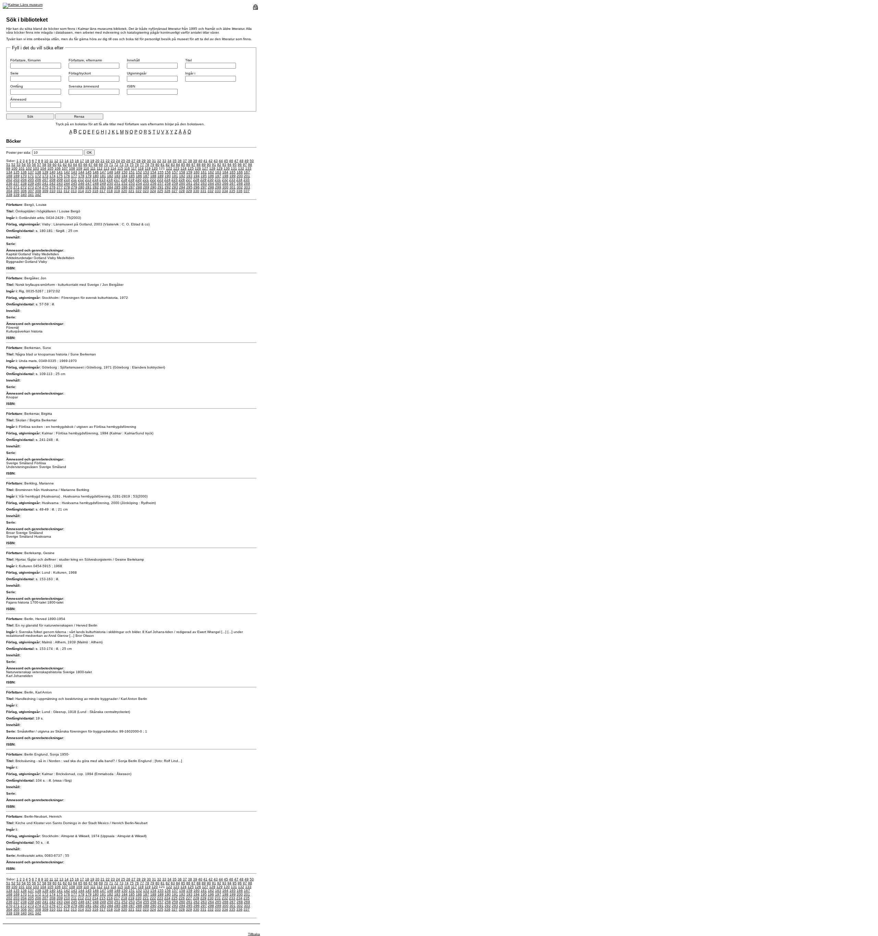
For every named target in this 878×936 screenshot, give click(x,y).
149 (117, 172)
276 (52, 187)
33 (164, 161)
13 (61, 161)
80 (157, 164)
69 (101, 164)
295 (189, 187)
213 (88, 180)
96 (240, 164)
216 (110, 180)
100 (14, 168)
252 (124, 183)
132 (241, 168)
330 (196, 191)
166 (240, 172)
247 (88, 183)
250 (110, 183)
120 (155, 168)
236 (9, 183)
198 (225, 176)
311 (59, 191)
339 (16, 195)
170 (24, 176)
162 (211, 172)
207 (45, 180)
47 (236, 161)
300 (225, 187)
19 (92, 161)
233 (232, 180)
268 (240, 183)
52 (13, 164)
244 (67, 183)
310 (52, 191)
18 (87, 161)
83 (173, 164)
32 (159, 161)
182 (110, 176)
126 (198, 168)
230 (210, 180)
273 (31, 187)
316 (95, 191)
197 (218, 176)
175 (60, 176)
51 (8, 164)
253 (132, 183)
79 (152, 164)
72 (116, 164)
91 (214, 164)
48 (241, 161)
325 (160, 191)
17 (82, 161)
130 (227, 168)
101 (22, 168)
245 (74, 183)
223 (160, 180)
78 (147, 164)
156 (168, 172)
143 (74, 172)
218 (124, 180)
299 (218, 187)
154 (153, 172)
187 (146, 176)
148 (110, 172)
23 (113, 161)
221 (146, 180)
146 (96, 172)
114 (113, 168)
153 (146, 172)
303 (247, 187)
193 (189, 176)
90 (209, 164)
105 (50, 168)
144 (81, 172)
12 (56, 161)
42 (211, 161)
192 (182, 176)
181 (103, 176)
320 (124, 191)
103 (36, 168)
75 (132, 164)
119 (148, 168)
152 (139, 172)
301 (232, 187)
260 (182, 183)
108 (72, 168)
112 (100, 168)
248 (96, 183)
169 (16, 176)
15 (72, 161)
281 (88, 187)
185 (132, 176)
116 (127, 168)
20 (97, 161)
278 (67, 187)
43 (216, 161)
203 (16, 180)
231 (218, 180)
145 (88, 172)
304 (9, 191)
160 (196, 172)
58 (44, 164)
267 (232, 183)
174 (52, 176)
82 (168, 164)
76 (137, 164)
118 (141, 168)
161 (204, 172)
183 (117, 176)
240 (38, 183)
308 (38, 191)
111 (93, 168)
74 (126, 164)
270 (9, 187)
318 (110, 191)
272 (24, 187)
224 (167, 180)
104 (43, 168)
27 (133, 161)
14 (66, 161)
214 (95, 180)
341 (31, 195)
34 (169, 161)
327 (174, 191)
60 (54, 164)
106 (58, 168)
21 (102, 161)
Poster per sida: (19, 152)
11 (51, 161)
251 (117, 183)
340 (24, 195)
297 (204, 187)
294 (182, 187)
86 (188, 164)
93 (224, 164)
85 (183, 164)
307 (31, 191)
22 (108, 161)
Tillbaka (254, 934)
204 (24, 180)
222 (153, 180)
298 (211, 187)
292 (168, 187)
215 (102, 180)
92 (219, 164)
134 (9, 172)
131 (234, 168)
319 (117, 191)
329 (189, 191)
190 (168, 176)
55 (29, 164)
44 (221, 161)
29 (144, 161)
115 (120, 168)
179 (88, 176)
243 (60, 183)
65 (80, 164)
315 (88, 191)
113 (106, 168)
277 (60, 187)
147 (103, 172)
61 (60, 164)
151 (132, 172)
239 (31, 183)
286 (124, 187)
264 (211, 183)
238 (24, 183)
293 (175, 187)
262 (196, 183)
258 (168, 183)
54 (24, 164)
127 (205, 168)
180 (96, 176)
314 (81, 191)
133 (248, 168)
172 (38, 176)
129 (219, 168)
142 (67, 172)
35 (175, 161)
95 (235, 164)
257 (160, 183)
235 (247, 180)
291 (160, 187)
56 (34, 164)
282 (96, 187)
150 (124, 172)
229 (203, 180)
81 (163, 164)
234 (239, 180)
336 (239, 191)
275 (45, 187)
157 (175, 172)
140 (52, 172)
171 (31, 176)
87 (193, 164)
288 (139, 187)
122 (169, 168)
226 (182, 180)
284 (110, 187)
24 (118, 161)
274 (38, 187)
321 (131, 191)
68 (96, 164)
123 (176, 168)
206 (38, 180)
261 (189, 183)
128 (212, 168)
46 (231, 161)
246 (81, 183)
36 (180, 161)
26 (128, 161)
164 (225, 172)
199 (232, 176)
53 (18, 164)
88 (199, 164)
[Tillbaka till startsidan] (23, 5)
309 (45, 191)
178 (81, 176)
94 (229, 164)
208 (52, 180)
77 (142, 164)
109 (79, 168)
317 (102, 191)
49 (247, 161)
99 (8, 168)
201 (247, 176)
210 (67, 180)
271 (16, 187)
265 (218, 183)
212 (81, 180)
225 (174, 180)
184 (124, 176)
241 (45, 183)
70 (106, 164)
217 (117, 180)
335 (232, 191)
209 (60, 180)
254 (139, 183)
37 (185, 161)
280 (81, 187)
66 (85, 164)
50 (252, 161)
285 (117, 187)
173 (45, 176)
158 (182, 172)
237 (16, 183)
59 (49, 164)
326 (167, 191)
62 (65, 164)
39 (195, 161)
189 (160, 176)
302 (240, 187)
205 (31, 180)
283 (103, 187)
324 (153, 191)
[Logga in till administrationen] (255, 8)
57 (39, 164)
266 (225, 183)
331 (203, 191)
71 (111, 164)
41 (205, 161)
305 (16, 191)
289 (146, 187)
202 (9, 180)
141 (60, 172)
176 (67, 176)
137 (31, 172)
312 (66, 191)
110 (86, 168)
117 (134, 168)
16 (77, 161)
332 (210, 191)
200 (240, 176)
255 (146, 183)
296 (196, 187)
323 (146, 191)
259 (175, 183)
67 (90, 164)
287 (132, 187)
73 (121, 164)
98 (250, 164)
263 (204, 183)
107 (65, 168)
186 (139, 176)
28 (139, 161)
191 (175, 176)
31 (154, 161)
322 (138, 191)
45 (226, 161)
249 (103, 183)
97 (245, 164)
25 (123, 161)
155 (160, 172)
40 (200, 161)
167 (247, 172)
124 (183, 168)
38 (190, 161)
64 (75, 164)
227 (189, 180)
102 (29, 168)
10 (46, 161)
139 (45, 172)
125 (191, 168)
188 (153, 176)
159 (189, 172)
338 (9, 195)
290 (153, 187)
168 (9, 176)
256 (153, 183)
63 (70, 164)
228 (196, 180)
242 (52, 183)
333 (218, 191)
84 (178, 164)
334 (225, 191)
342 (38, 195)
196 (211, 176)
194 (196, 176)
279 (74, 187)
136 (24, 172)
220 (138, 180)
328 (182, 191)
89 (204, 164)
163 (218, 172)
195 (204, 176)
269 (247, 183)
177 (74, 176)
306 (24, 191)
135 (16, 172)
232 (225, 180)
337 (247, 191)
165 (232, 172)
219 (131, 180)
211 (74, 180)
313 (74, 191)
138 (38, 172)
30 (149, 161)
